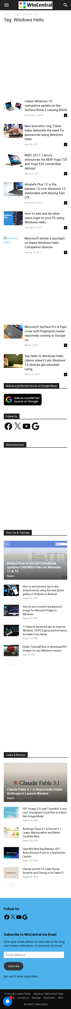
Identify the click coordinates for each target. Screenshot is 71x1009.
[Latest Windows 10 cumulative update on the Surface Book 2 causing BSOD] (13, 106)
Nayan (10, 575)
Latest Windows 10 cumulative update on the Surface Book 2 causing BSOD (46, 105)
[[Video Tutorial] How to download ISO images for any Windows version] (11, 650)
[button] (65, 5)
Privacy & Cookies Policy (17, 993)
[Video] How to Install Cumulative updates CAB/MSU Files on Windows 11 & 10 (34, 567)
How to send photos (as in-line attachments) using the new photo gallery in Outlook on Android (43, 590)
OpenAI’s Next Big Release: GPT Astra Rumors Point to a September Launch (44, 852)
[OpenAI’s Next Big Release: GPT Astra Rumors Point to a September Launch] (11, 852)
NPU (60, 997)
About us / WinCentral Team (48, 993)
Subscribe (14, 966)
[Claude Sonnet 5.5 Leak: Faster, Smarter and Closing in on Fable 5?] (11, 872)
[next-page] (12, 662)
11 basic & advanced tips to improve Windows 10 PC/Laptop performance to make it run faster (45, 630)
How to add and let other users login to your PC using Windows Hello (44, 218)
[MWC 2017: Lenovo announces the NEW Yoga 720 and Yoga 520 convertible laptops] (13, 160)
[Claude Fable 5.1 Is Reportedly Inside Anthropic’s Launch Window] (35, 782)
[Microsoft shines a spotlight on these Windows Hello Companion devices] (13, 243)
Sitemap (36, 997)
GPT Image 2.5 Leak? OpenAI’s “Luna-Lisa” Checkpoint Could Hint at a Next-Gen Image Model (45, 812)
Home (7, 14)
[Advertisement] (35, 62)
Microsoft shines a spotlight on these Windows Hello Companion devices (45, 242)
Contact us (23, 997)
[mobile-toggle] (6, 5)
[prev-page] (6, 662)
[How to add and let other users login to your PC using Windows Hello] (13, 218)
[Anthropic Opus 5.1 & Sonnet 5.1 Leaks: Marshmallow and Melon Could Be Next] (11, 832)
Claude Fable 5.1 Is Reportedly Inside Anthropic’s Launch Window (34, 791)
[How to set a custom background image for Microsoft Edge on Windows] (11, 610)
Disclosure (49, 997)
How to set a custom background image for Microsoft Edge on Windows (42, 610)
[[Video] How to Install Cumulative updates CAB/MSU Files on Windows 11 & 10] (35, 560)
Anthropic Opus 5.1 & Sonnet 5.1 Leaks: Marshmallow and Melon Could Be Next (42, 832)
